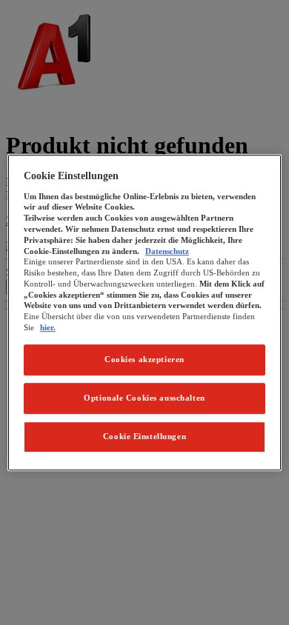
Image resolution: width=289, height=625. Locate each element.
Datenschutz (167, 251)
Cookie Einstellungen (144, 436)
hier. (48, 327)
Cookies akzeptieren (144, 359)
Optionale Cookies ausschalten (144, 397)
